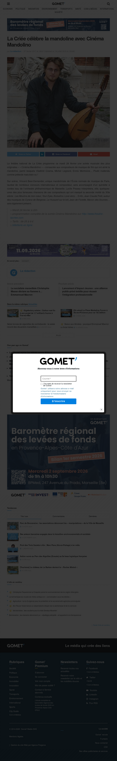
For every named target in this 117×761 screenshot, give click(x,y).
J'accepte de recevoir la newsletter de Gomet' (57, 384)
